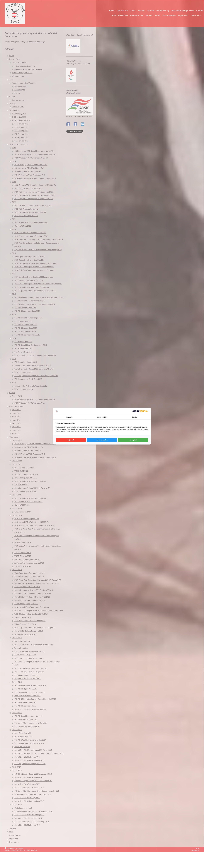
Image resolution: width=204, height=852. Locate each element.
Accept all (133, 440)
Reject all (70, 440)
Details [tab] (134, 417)
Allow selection (102, 440)
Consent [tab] (69, 417)
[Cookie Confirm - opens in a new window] (140, 411)
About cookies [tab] (102, 417)
